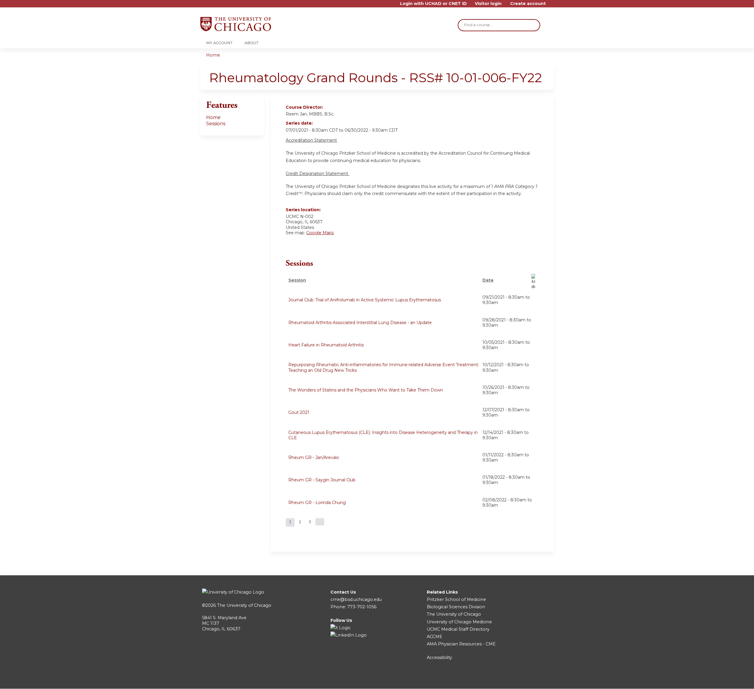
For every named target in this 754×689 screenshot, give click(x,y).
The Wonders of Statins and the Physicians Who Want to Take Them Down (365, 390)
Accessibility (439, 657)
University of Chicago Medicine (459, 621)
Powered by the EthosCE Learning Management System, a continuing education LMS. (533, 679)
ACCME (434, 636)
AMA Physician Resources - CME (461, 644)
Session (297, 280)
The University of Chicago (244, 605)
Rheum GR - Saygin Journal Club (321, 480)
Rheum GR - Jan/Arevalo (313, 457)
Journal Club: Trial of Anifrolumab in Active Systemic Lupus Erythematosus (364, 300)
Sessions (215, 123)
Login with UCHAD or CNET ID (433, 3)
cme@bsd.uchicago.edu (356, 599)
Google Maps (320, 232)
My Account (219, 43)
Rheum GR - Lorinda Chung (317, 502)
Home (213, 55)
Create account (528, 3)
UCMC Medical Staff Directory (458, 629)
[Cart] (552, 5)
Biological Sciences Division (456, 606)
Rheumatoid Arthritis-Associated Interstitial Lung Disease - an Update (360, 322)
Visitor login (488, 3)
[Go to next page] (319, 522)
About (251, 43)
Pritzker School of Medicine (456, 599)
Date (488, 280)
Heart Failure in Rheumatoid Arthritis (326, 345)
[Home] (235, 24)
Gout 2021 (298, 412)
